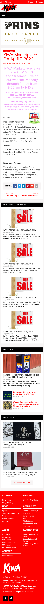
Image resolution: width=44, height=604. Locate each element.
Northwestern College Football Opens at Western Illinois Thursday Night (21, 473)
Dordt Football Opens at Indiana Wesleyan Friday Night (18, 443)
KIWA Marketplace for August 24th (19, 230)
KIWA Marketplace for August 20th (19, 297)
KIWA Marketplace (9, 51)
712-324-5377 (15, 583)
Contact (7, 551)
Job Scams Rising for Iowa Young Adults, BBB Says (24, 393)
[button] (3, 14)
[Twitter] (11, 598)
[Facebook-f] (5, 598)
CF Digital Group (27, 588)
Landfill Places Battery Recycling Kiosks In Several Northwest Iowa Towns (21, 376)
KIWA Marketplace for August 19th (19, 331)
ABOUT (5, 530)
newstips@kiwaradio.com (24, 97)
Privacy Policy (9, 588)
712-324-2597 (25, 95)
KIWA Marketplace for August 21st (19, 264)
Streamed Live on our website (22, 78)
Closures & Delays (35, 2)
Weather (28, 495)
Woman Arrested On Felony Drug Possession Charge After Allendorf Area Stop (26, 404)
